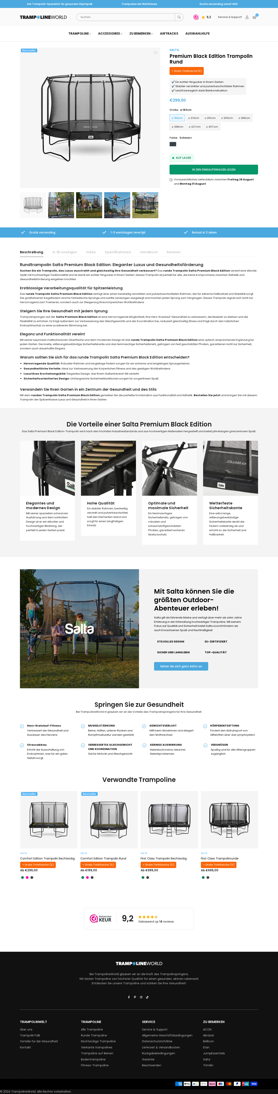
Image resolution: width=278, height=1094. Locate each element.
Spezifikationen (118, 252)
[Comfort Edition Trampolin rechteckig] (49, 819)
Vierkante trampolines (96, 1047)
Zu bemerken (140, 33)
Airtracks (169, 33)
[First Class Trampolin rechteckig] (169, 819)
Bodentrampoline (93, 1059)
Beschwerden (151, 1065)
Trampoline (78, 33)
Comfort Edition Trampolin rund (103, 858)
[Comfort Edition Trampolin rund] (109, 819)
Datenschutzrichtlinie (157, 1041)
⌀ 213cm (193, 118)
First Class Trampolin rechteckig (164, 858)
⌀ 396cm (177, 127)
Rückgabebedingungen (158, 1053)
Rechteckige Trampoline (98, 1041)
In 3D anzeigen (65, 252)
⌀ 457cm (212, 127)
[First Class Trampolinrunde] (229, 819)
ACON (207, 1029)
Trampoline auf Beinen (97, 1053)
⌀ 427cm (194, 127)
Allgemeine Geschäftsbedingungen (167, 1035)
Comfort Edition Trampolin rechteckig (47, 858)
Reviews (174, 252)
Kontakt (25, 1047)
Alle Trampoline (92, 1029)
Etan (206, 1047)
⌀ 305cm (227, 118)
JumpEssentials (214, 1053)
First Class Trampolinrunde (220, 858)
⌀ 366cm (244, 118)
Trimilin (208, 1065)
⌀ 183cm (177, 118)
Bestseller (29, 50)
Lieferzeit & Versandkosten (161, 1047)
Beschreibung (31, 252)
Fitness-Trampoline (95, 1065)
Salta (206, 1059)
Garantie (148, 1059)
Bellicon (208, 1041)
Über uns (26, 1029)
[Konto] (247, 17)
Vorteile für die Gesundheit (39, 1041)
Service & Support (154, 1029)
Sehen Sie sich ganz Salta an (181, 666)
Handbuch (149, 252)
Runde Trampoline (94, 1035)
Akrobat (208, 1035)
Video (91, 252)
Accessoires (109, 33)
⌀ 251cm (210, 118)
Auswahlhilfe (197, 33)
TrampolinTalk (30, 1035)
